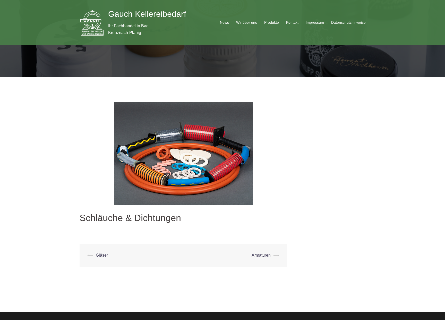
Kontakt (292, 22)
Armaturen (261, 255)
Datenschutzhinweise (348, 22)
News (224, 22)
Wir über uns (246, 22)
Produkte (271, 22)
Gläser (102, 255)
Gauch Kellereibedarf (147, 14)
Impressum (315, 22)
